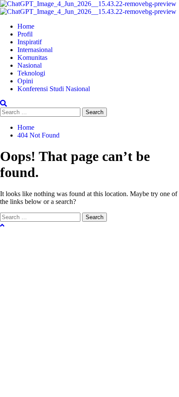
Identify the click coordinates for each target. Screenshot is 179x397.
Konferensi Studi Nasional (53, 88)
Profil (25, 34)
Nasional (29, 65)
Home (25, 26)
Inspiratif (29, 42)
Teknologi (31, 73)
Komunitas (32, 57)
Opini (25, 81)
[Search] (3, 103)
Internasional (35, 49)
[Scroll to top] (2, 225)
